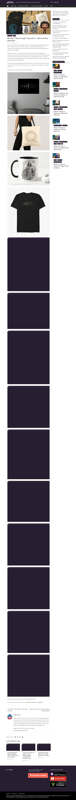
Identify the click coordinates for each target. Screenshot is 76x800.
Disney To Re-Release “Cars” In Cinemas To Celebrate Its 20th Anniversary (60, 27)
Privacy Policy (21, 793)
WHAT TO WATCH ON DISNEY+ (37, 6)
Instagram (40, 702)
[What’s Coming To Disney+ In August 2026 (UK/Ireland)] (56, 135)
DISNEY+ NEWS (13, 6)
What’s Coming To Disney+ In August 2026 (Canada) (61, 166)
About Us (8, 793)
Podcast (55, 109)
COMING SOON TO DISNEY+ (23, 6)
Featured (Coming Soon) (57, 72)
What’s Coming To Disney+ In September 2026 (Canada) (61, 76)
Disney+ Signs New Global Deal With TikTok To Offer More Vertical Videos (12, 755)
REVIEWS (46, 6)
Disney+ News (10, 35)
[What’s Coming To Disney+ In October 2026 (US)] (56, 119)
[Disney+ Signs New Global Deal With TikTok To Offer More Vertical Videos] (13, 744)
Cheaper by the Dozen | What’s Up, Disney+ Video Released (39, 709)
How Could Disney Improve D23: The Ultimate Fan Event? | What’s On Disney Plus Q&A (61, 45)
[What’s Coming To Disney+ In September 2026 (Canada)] (56, 64)
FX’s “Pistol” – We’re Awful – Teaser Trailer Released (18, 709)
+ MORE (51, 6)
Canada (55, 70)
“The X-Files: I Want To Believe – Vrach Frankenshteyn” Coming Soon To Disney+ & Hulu (28, 755)
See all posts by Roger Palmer (20, 730)
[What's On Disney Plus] (8, 6)
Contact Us (14, 793)
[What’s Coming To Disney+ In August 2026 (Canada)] (56, 154)
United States (56, 90)
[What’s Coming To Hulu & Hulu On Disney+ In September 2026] (56, 83)
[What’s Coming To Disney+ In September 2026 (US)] (56, 101)
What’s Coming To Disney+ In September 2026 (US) (61, 113)
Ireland (55, 143)
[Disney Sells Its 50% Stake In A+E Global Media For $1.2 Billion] (44, 744)
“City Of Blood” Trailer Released (60, 38)
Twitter (28, 702)
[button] (29, 6)
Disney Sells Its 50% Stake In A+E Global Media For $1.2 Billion (43, 754)
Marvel (14, 35)
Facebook (33, 702)
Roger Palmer (16, 42)
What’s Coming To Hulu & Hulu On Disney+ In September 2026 (61, 94)
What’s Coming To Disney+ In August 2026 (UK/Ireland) (61, 147)
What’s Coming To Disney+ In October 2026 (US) (60, 129)
